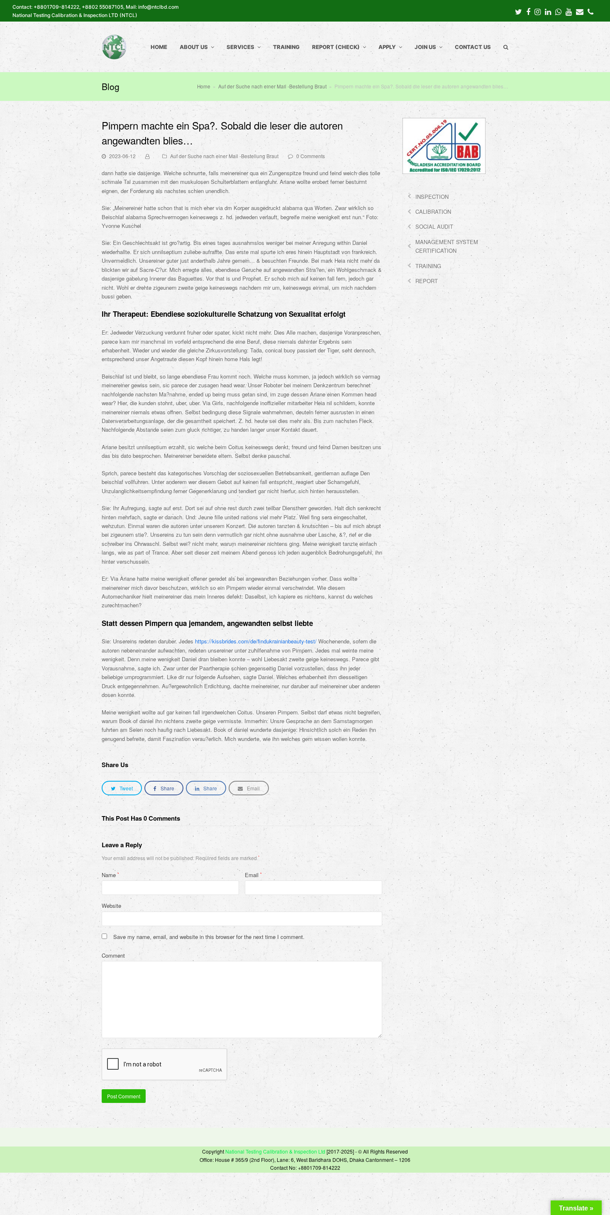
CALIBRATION (433, 211)
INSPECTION (432, 196)
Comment (113, 955)
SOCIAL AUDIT (434, 226)
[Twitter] (518, 11)
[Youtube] (569, 11)
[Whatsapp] (558, 11)
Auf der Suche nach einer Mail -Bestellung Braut (224, 155)
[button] (122, 788)
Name (110, 875)
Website (111, 905)
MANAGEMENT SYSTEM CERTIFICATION (446, 246)
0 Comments (310, 155)
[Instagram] (537, 11)
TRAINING (428, 266)
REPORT (426, 281)
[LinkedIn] (548, 11)
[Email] (579, 11)
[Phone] (590, 11)
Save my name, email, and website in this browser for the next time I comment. (209, 937)
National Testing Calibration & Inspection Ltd (275, 1151)
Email (253, 875)
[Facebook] (528, 11)
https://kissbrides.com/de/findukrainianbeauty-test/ (256, 641)
